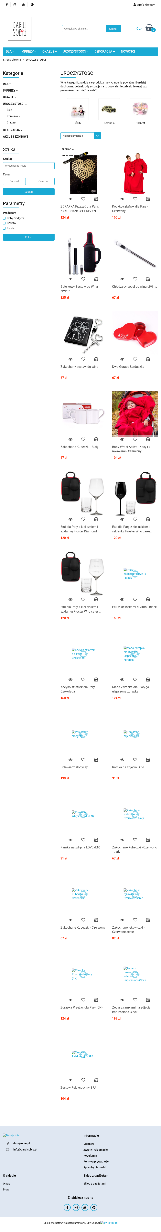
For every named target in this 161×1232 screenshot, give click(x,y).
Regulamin (90, 1155)
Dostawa (88, 1143)
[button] (91, 1136)
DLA (9, 51)
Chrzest (11, 122)
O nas (6, 1183)
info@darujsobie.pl (25, 1149)
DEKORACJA (103, 51)
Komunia (12, 116)
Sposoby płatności (94, 1167)
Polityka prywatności (96, 1161)
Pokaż (29, 237)
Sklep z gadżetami (94, 1183)
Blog (6, 1189)
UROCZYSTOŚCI (75, 51)
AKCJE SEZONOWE (15, 136)
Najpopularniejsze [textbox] (73, 135)
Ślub (9, 109)
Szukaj (29, 191)
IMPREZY (27, 51)
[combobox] (80, 135)
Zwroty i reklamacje (95, 1149)
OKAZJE (48, 51)
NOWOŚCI (128, 51)
